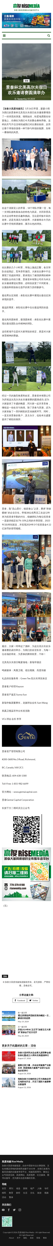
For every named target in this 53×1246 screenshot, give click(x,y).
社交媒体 (41, 1175)
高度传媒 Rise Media (26, 1232)
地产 (32, 1188)
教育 (11, 1192)
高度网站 (20, 1175)
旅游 (39, 1192)
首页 (4, 1188)
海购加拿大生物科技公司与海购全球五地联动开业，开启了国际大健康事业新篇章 (34, 1081)
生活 (25, 1192)
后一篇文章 (22, 1027)
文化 (32, 1192)
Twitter (35, 1000)
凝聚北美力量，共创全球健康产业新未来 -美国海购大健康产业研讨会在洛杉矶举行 (34, 1068)
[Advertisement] (26, 941)
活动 (26, 81)
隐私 (25, 1238)
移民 (4, 1192)
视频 (46, 1192)
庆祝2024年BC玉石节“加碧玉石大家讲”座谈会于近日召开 (34, 1030)
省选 (18, 1188)
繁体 (11, 1197)
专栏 (46, 1188)
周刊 (11, 1188)
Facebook (21, 1000)
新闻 (25, 1188)
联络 (38, 1238)
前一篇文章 (22, 1013)
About (11, 1238)
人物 (39, 1188)
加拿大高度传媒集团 (11, 1165)
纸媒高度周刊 (35, 1172)
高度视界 (31, 1175)
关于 (18, 1238)
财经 (18, 1192)
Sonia (18, 98)
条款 (32, 1238)
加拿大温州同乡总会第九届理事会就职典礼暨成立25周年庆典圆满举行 (34, 1053)
